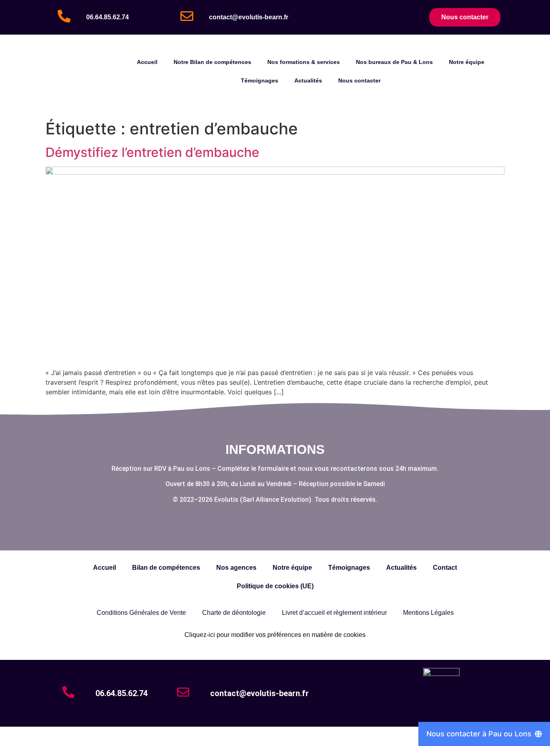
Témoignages (259, 80)
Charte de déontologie (234, 612)
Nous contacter (359, 80)
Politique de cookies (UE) (275, 586)
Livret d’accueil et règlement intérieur (334, 612)
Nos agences (236, 567)
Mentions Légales (428, 612)
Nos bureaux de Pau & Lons (394, 62)
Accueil (147, 62)
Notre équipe (466, 62)
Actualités (308, 80)
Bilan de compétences (166, 567)
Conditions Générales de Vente (141, 612)
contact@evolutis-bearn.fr (248, 17)
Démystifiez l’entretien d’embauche (152, 152)
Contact (445, 567)
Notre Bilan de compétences (212, 62)
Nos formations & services (303, 62)
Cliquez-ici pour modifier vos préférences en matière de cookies (275, 634)
